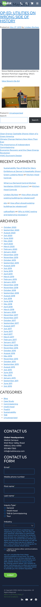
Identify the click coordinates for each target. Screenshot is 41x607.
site (5, 203)
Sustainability (10, 412)
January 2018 (10, 312)
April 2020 (8, 244)
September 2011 (11, 381)
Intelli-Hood (9, 407)
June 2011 (8, 383)
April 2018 (8, 307)
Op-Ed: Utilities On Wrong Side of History (18, 17)
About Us (7, 594)
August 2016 (9, 353)
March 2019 (9, 277)
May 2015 (8, 375)
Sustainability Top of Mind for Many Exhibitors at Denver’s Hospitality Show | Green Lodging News (22, 171)
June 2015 (8, 372)
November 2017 (11, 318)
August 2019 (9, 266)
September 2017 (11, 323)
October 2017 (10, 320)
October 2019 (10, 260)
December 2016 (11, 345)
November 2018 (11, 287)
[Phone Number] (21, 3)
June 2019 (8, 271)
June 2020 (8, 238)
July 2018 (8, 298)
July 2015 (8, 370)
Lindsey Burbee (31, 27)
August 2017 (9, 326)
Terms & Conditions (11, 597)
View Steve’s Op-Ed (11, 81)
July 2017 (8, 329)
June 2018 (8, 301)
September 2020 (11, 230)
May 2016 (8, 356)
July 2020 (8, 235)
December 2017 (11, 315)
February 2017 (10, 340)
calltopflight (9, 211)
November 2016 (11, 348)
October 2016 (10, 350)
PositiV (7, 409)
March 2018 (9, 309)
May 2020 (8, 241)
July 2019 (8, 268)
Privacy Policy (27, 561)
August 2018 (9, 296)
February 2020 (10, 249)
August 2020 (9, 233)
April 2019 (8, 274)
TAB (5, 415)
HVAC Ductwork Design (11, 156)
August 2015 (9, 367)
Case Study (9, 401)
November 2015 (11, 359)
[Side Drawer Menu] (37, 3)
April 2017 (8, 334)
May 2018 (8, 304)
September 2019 (11, 263)
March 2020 (9, 246)
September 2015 (11, 364)
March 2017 (9, 337)
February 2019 (10, 279)
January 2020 (10, 252)
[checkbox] (20, 512)
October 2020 (10, 227)
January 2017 (10, 342)
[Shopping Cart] (32, 3)
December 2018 (11, 285)
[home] (8, 3)
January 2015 (10, 378)
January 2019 (10, 282)
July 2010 (8, 386)
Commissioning (11, 404)
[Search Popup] (26, 3)
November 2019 (11, 257)
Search (3, 116)
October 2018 (10, 290)
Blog (6, 398)
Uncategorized (16, 113)
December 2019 (11, 255)
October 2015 (10, 361)
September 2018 (11, 293)
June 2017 (8, 331)
